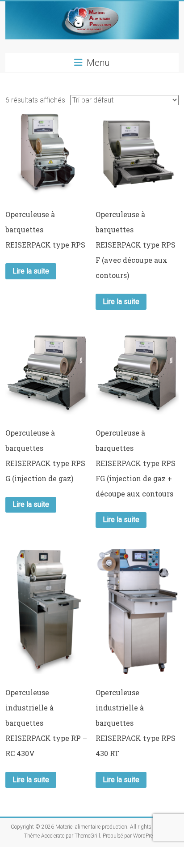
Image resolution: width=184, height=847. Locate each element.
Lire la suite (31, 271)
